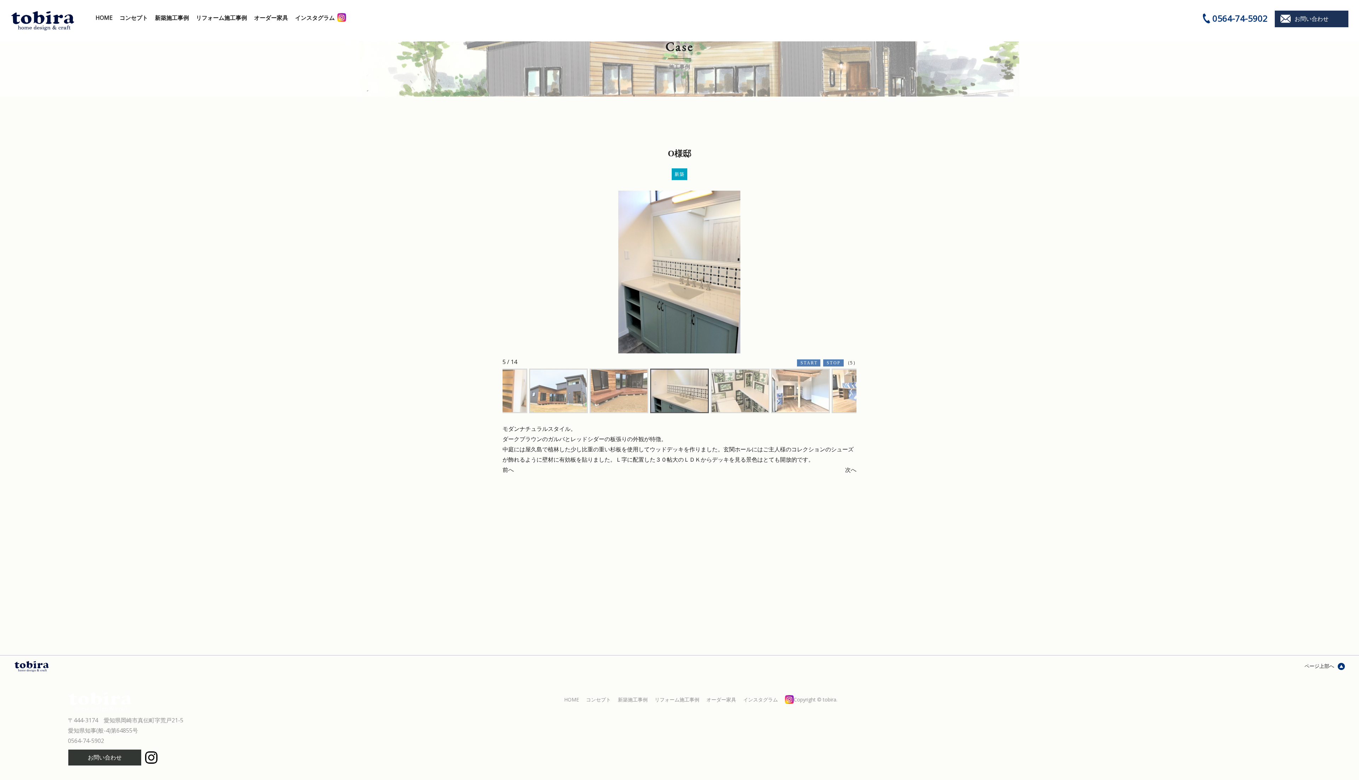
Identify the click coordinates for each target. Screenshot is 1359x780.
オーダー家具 (271, 18)
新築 (680, 174)
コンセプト (134, 18)
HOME (104, 18)
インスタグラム (315, 18)
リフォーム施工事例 (221, 18)
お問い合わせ (1312, 19)
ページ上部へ (1319, 666)
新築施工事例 (172, 18)
